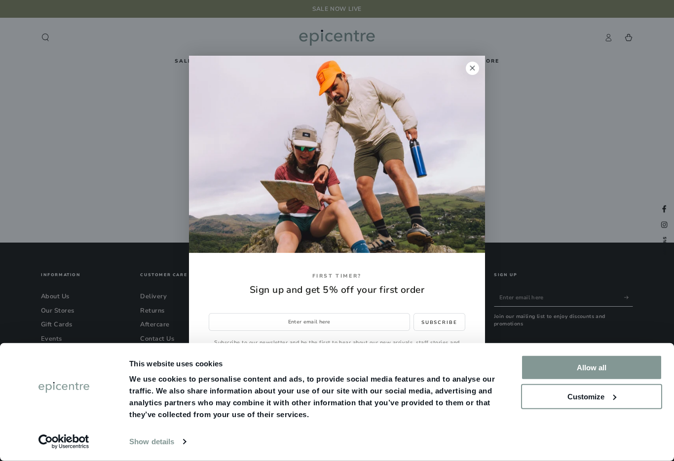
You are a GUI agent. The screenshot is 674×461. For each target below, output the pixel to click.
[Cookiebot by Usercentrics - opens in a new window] (64, 441)
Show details (151, 441)
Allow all (591, 367)
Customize (585, 396)
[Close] (472, 68)
